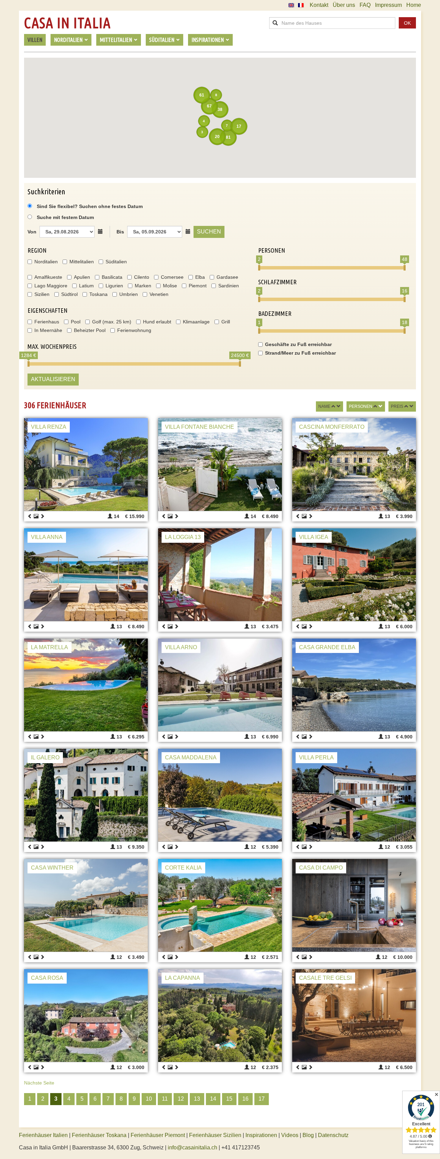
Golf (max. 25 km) (111, 321)
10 (149, 1099)
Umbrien (128, 294)
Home (413, 5)
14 (213, 1099)
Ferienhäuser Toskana (99, 1135)
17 (261, 1099)
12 (181, 1099)
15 (229, 1099)
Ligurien (114, 285)
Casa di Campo (321, 868)
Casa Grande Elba (327, 647)
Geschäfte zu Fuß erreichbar (298, 344)
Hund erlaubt (157, 321)
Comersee (172, 277)
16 (245, 1099)
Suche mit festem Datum (65, 217)
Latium (86, 285)
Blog (308, 1135)
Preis (397, 406)
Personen (360, 406)
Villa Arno (181, 647)
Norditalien (46, 261)
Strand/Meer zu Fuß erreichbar (300, 353)
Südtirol (69, 294)
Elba (200, 277)
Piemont (198, 285)
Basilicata (112, 277)
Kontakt (319, 5)
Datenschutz (333, 1135)
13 (197, 1099)
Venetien (159, 294)
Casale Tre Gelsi (325, 978)
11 (165, 1099)
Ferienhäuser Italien (43, 1135)
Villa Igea (313, 537)
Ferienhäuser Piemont (158, 1135)
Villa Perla (316, 757)
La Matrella (49, 647)
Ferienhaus (46, 321)
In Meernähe (48, 330)
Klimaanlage (196, 321)
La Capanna (182, 978)
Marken (143, 285)
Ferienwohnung (134, 330)
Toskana (98, 294)
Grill (225, 321)
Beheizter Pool (90, 330)
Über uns (344, 5)
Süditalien (116, 261)
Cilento (141, 277)
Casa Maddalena (191, 757)
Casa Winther (52, 868)
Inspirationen (261, 1135)
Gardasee (227, 277)
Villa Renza (48, 427)
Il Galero (45, 757)
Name (324, 406)
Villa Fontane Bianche (199, 427)
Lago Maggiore (50, 285)
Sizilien (42, 294)
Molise (170, 285)
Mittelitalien (81, 261)
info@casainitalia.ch (192, 1147)
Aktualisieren (53, 379)
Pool (75, 321)
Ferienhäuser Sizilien (215, 1135)
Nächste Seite (39, 1083)
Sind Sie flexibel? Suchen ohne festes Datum (89, 206)
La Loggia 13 (183, 537)
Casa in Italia (67, 23)
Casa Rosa (47, 978)
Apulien (82, 277)
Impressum (388, 5)
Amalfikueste (48, 277)
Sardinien (228, 285)
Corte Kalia (183, 868)
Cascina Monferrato (331, 427)
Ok (407, 23)
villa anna (47, 537)
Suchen (209, 231)
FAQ (365, 5)
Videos (289, 1135)
